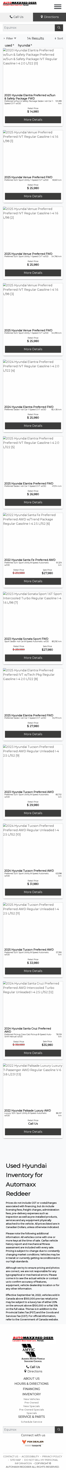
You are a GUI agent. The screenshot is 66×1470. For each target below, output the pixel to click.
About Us (31, 1378)
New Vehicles (32, 1399)
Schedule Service (31, 1421)
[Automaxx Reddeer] (20, 3)
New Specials (31, 1406)
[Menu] (57, 7)
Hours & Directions (31, 1383)
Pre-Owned (31, 1402)
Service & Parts (31, 1416)
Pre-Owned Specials (31, 1409)
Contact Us (11, 1456)
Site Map (15, 1460)
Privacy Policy (52, 1456)
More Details (33, 119)
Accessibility (31, 1456)
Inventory (31, 1394)
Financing (31, 1389)
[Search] (59, 27)
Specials (32, 1413)
